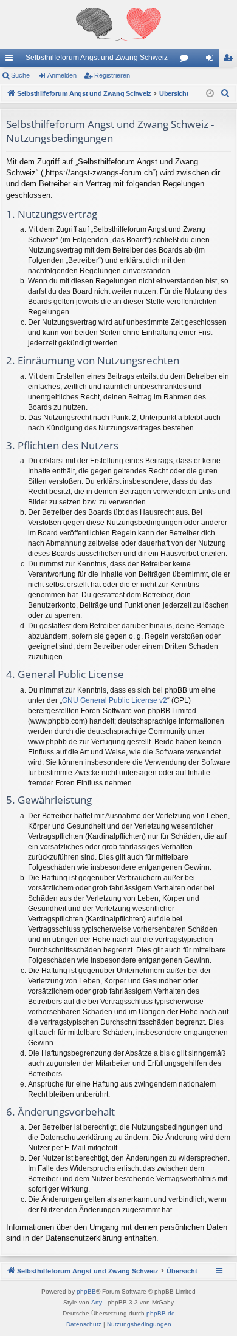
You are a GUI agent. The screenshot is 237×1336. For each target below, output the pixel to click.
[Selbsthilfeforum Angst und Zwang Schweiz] (118, 24)
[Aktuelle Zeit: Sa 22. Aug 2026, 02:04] (210, 94)
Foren (186, 60)
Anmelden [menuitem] (212, 60)
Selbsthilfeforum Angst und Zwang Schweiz (97, 57)
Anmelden (62, 75)
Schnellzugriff (11, 60)
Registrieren (112, 75)
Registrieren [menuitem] (230, 60)
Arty (96, 1302)
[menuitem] (225, 93)
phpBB (86, 1291)
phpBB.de (160, 1313)
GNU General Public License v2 (114, 700)
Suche (20, 75)
